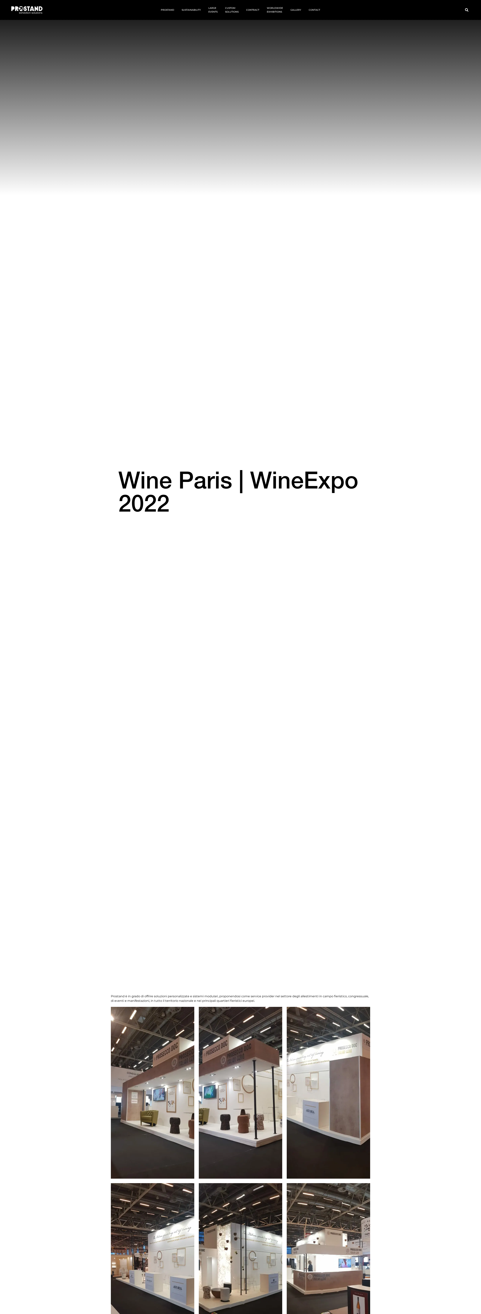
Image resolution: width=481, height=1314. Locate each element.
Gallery (295, 9)
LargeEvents (213, 10)
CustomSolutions (232, 10)
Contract (252, 9)
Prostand (167, 9)
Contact (314, 9)
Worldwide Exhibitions (275, 10)
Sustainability (191, 9)
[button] (467, 10)
